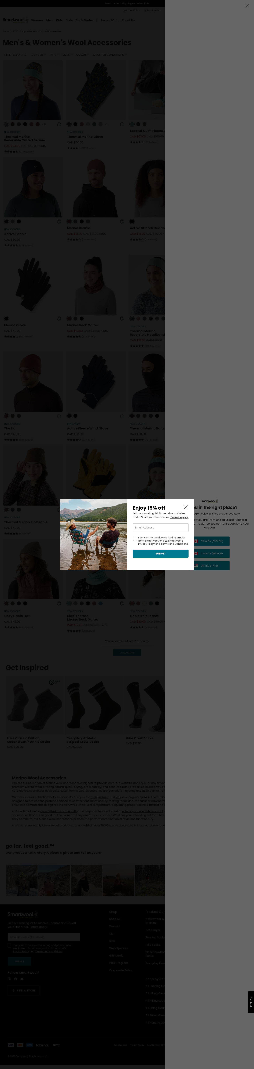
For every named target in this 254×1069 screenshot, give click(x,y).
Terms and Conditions (174, 543)
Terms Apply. (179, 517)
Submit (160, 554)
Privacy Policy (146, 543)
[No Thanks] (186, 507)
